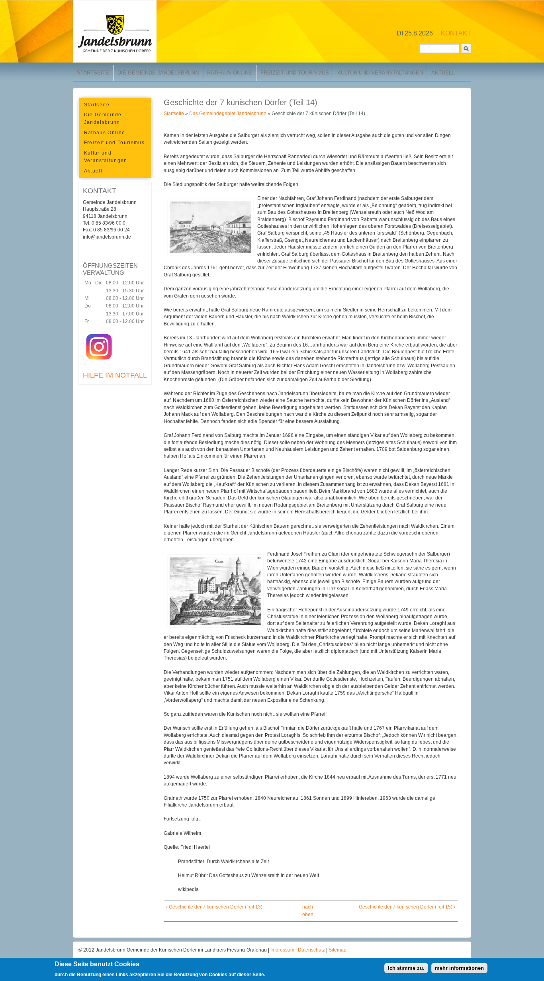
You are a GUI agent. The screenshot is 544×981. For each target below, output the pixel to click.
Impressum (282, 950)
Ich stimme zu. (406, 968)
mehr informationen (459, 968)
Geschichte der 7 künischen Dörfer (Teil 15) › (407, 907)
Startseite (93, 73)
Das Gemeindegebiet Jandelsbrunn (227, 113)
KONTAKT (456, 33)
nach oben (307, 910)
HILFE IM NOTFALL (115, 375)
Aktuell (442, 73)
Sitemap (337, 950)
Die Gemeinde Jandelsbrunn (158, 73)
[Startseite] (115, 61)
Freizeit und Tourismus (294, 73)
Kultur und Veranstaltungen (380, 73)
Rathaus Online (229, 73)
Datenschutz (312, 950)
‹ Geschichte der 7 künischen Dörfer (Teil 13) (214, 907)
